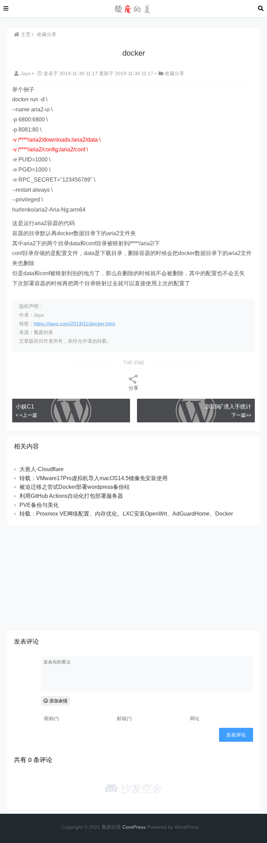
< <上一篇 (26, 415)
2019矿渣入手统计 (228, 406)
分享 (133, 388)
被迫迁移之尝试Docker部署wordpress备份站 (74, 487)
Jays (26, 73)
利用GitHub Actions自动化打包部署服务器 (71, 496)
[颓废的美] (133, 8)
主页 (25, 34)
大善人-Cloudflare (41, 469)
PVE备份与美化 (39, 505)
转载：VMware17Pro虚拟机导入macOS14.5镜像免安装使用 (93, 478)
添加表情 (57, 700)
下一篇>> (241, 415)
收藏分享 (46, 34)
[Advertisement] (133, 578)
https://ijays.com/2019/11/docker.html (74, 323)
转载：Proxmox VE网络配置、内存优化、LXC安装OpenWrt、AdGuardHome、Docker (126, 514)
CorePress (134, 827)
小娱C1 (25, 406)
